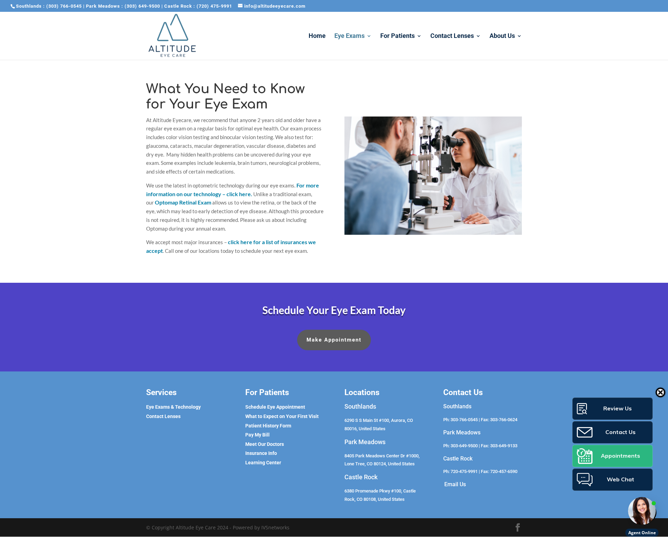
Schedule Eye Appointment (275, 407)
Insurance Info (261, 453)
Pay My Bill (257, 435)
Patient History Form (268, 425)
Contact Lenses (452, 36)
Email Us (455, 484)
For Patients (397, 36)
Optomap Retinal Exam (183, 202)
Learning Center (263, 462)
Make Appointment (334, 340)
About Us (502, 36)
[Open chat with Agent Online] (642, 511)
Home (317, 36)
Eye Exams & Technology (173, 407)
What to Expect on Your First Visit (282, 416)
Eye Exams (349, 36)
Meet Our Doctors (264, 444)
